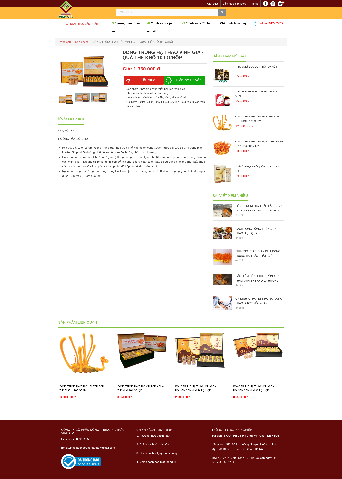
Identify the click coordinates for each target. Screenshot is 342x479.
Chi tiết (96, 409)
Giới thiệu (212, 3)
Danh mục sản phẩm (84, 23)
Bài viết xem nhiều (230, 196)
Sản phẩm (81, 41)
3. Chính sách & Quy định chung (156, 453)
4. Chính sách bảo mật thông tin (156, 461)
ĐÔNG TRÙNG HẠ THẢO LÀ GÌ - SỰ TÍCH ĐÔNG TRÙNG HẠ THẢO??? (258, 208)
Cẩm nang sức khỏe (234, 3)
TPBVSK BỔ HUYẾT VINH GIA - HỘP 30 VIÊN (256, 94)
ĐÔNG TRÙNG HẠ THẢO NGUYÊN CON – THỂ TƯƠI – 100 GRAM (258, 119)
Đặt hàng (70, 409)
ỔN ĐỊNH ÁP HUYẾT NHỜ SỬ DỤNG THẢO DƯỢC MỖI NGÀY (258, 301)
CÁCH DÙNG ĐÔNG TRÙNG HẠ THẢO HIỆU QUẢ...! (255, 231)
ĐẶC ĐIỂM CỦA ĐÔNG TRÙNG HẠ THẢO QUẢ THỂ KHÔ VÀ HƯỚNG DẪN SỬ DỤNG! (257, 278)
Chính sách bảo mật (233, 23)
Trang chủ (64, 41)
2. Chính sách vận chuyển (152, 444)
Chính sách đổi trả (198, 23)
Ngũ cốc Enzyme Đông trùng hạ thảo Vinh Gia (257, 168)
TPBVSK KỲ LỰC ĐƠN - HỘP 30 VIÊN (256, 66)
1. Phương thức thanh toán (153, 435)
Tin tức (254, 3)
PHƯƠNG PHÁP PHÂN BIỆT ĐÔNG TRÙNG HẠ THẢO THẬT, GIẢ (257, 253)
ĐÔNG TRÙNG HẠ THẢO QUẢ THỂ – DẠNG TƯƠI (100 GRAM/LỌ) (259, 144)
